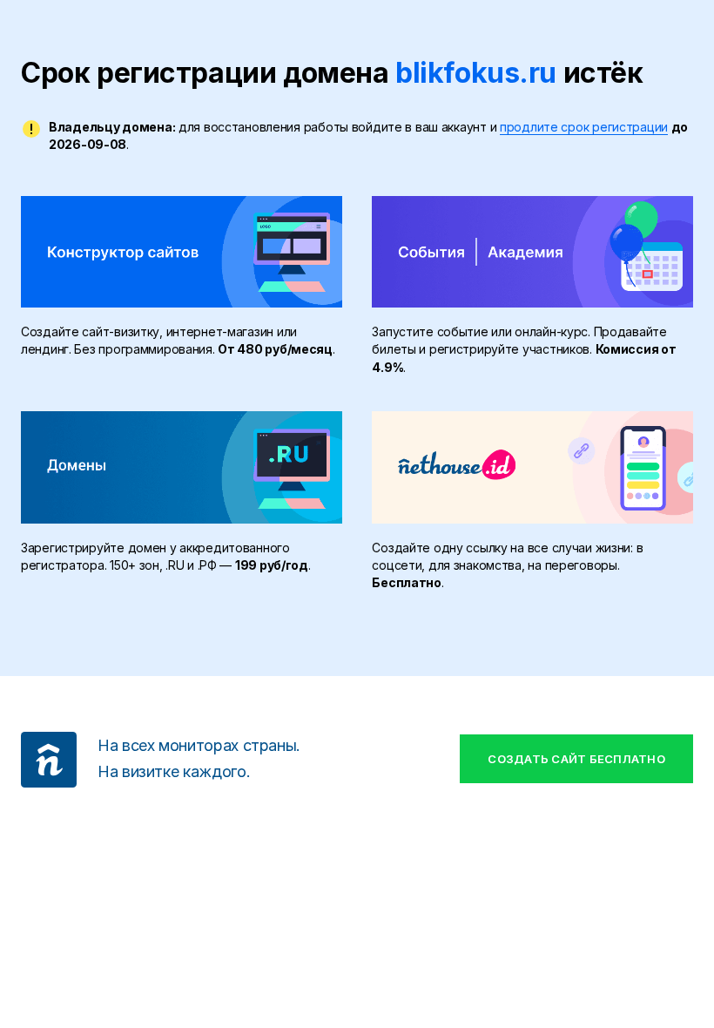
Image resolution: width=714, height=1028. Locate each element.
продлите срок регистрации (584, 126)
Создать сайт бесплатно (576, 759)
